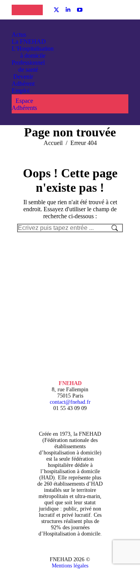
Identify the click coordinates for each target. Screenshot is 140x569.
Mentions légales (70, 566)
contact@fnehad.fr (70, 402)
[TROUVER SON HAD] (35, 10)
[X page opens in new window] (56, 10)
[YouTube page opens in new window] (80, 10)
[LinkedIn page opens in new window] (68, 10)
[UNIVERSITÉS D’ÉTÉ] (19, 10)
